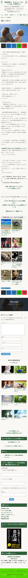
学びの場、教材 (5, 516)
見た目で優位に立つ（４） (16, 231)
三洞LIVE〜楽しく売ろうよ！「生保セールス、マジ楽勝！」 (17, 283)
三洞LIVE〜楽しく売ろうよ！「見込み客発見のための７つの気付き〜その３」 (17, 265)
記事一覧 (6, 14)
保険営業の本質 (5, 508)
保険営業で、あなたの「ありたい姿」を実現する (14, 3)
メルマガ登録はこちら (13, 188)
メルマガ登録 (19, 14)
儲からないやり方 (16, 249)
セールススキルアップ (6, 512)
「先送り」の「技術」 (6, 281)
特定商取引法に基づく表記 (21, 571)
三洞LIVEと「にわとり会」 (6, 263)
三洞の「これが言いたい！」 (8, 514)
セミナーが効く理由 (6, 510)
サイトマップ (4, 571)
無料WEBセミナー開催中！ (13, 211)
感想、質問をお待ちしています (13, 186)
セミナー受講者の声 (6, 288)
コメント (4, 322)
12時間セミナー (12, 14)
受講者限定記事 (5, 518)
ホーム (2, 14)
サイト (2, 348)
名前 (2, 337)
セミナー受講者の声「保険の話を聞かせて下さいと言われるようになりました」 (6, 233)
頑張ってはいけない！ (6, 249)
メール (3, 342)
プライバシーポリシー (11, 571)
